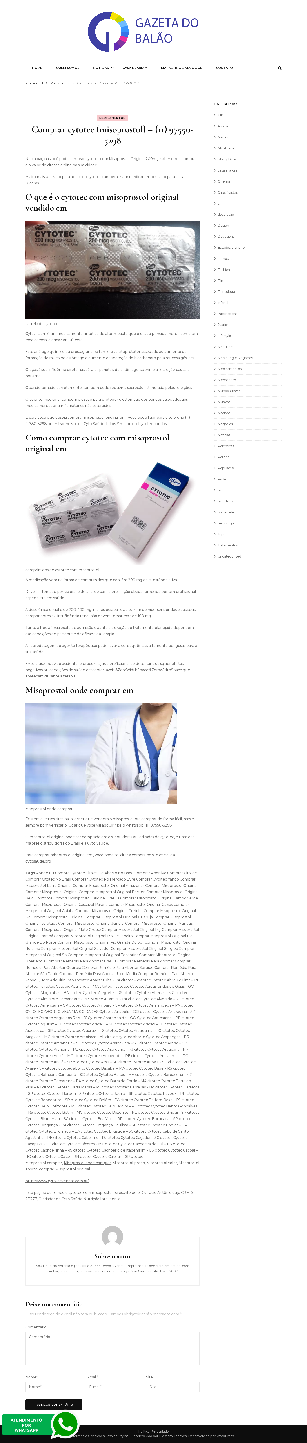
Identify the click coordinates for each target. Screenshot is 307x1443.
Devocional (226, 237)
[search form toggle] (280, 68)
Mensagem (227, 380)
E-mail (92, 1377)
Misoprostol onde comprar (87, 1163)
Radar (222, 479)
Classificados (228, 192)
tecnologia (226, 523)
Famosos (225, 259)
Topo (221, 534)
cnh (221, 203)
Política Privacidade (153, 1431)
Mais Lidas (226, 347)
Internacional (228, 314)
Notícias (101, 68)
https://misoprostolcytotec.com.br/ (136, 424)
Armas (223, 137)
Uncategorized (229, 556)
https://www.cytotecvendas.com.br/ (57, 1181)
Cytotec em (36, 334)
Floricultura (226, 292)
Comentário (36, 1327)
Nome (31, 1377)
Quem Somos (67, 68)
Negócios (225, 424)
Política (223, 457)
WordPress (225, 1436)
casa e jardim (228, 170)
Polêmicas (226, 446)
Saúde (223, 490)
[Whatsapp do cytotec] (41, 1440)
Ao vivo (223, 126)
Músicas (224, 402)
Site (149, 1377)
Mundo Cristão (229, 391)
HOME (37, 68)
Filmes (223, 281)
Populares (226, 468)
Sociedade (226, 512)
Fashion (224, 270)
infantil (223, 303)
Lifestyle (224, 336)
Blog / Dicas (227, 159)
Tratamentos (228, 545)
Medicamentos (112, 118)
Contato (224, 68)
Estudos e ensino (231, 248)
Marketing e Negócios (181, 68)
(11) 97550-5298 (158, 825)
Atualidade (226, 148)
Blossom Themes (173, 1436)
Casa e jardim (134, 68)
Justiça (223, 325)
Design (223, 226)
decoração (226, 214)
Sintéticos (225, 501)
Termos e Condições (89, 1436)
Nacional (224, 413)
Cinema (224, 181)
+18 (220, 115)
